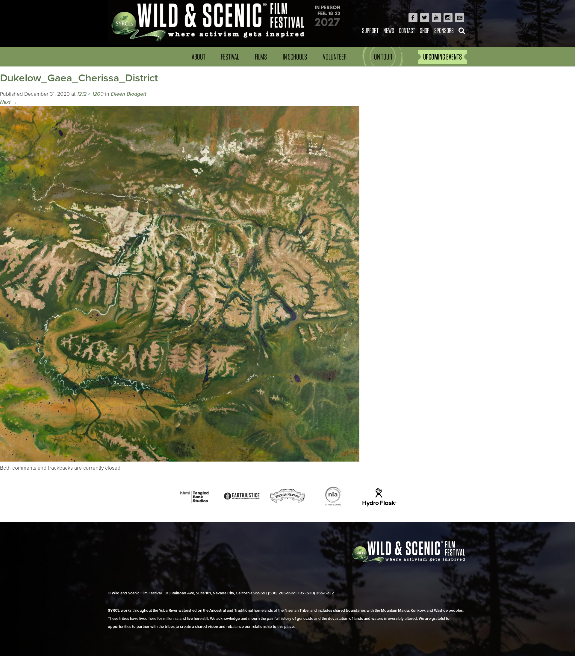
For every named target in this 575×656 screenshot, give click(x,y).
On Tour (383, 56)
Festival (230, 56)
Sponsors (444, 30)
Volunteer (334, 56)
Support (370, 30)
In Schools (295, 56)
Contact (407, 30)
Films (261, 56)
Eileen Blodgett (128, 94)
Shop (424, 30)
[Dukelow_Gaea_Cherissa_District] (179, 460)
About (198, 56)
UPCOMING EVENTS (442, 56)
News (388, 30)
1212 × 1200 (90, 94)
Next (8, 102)
